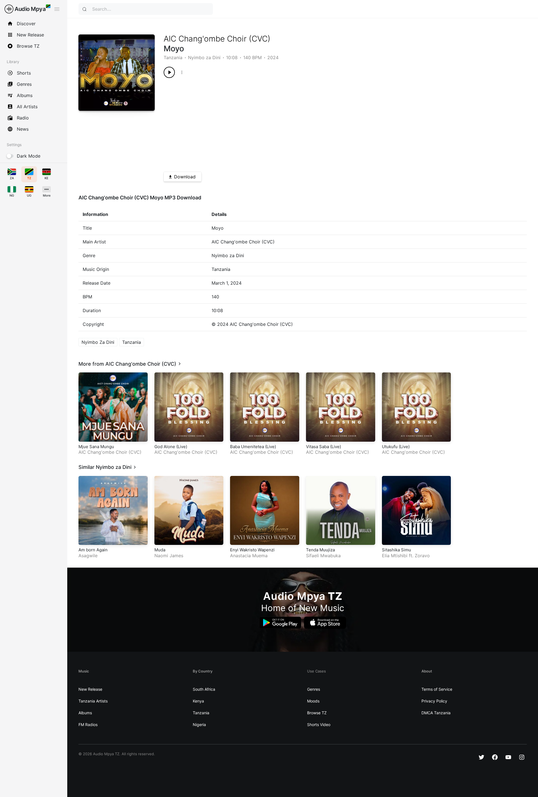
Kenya (198, 701)
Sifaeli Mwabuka (323, 555)
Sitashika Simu (396, 549)
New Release (90, 689)
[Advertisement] (327, 123)
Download (185, 176)
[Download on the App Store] (325, 623)
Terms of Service (436, 689)
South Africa (204, 689)
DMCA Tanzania (436, 712)
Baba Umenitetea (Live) (253, 446)
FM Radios (88, 724)
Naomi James (168, 555)
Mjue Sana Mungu (96, 446)
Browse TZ (317, 712)
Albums (85, 712)
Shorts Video (318, 724)
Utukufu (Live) (396, 446)
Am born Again (93, 549)
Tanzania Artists (93, 701)
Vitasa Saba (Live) (323, 446)
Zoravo (422, 555)
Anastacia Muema (249, 555)
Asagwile (88, 555)
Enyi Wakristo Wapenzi (252, 549)
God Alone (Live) (170, 446)
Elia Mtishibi (394, 555)
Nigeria (199, 724)
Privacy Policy (434, 701)
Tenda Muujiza (320, 549)
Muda (159, 549)
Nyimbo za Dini (204, 57)
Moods (313, 701)
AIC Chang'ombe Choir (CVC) (217, 38)
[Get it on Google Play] (280, 623)
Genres (313, 689)
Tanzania (173, 57)
